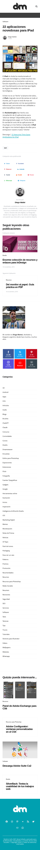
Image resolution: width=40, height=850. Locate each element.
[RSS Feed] (28, 822)
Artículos (6, 405)
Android (5, 392)
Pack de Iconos (8, 546)
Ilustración (6, 498)
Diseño (5, 255)
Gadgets (5, 485)
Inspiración (6, 507)
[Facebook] (7, 822)
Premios (5, 564)
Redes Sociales (8, 586)
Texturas (5, 621)
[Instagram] (12, 822)
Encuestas (6, 454)
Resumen (6, 590)
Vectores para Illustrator (11, 639)
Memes (5, 524)
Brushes (5, 419)
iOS (4, 515)
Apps (4, 397)
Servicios (6, 608)
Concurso (6, 432)
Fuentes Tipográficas (10, 480)
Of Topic (5, 542)
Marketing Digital (9, 520)
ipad (5, 148)
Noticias (5, 537)
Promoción (6, 568)
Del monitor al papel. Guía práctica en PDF (20, 285)
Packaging (6, 551)
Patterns (5, 559)
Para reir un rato (8, 555)
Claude (5, 427)
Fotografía (6, 476)
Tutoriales (6, 634)
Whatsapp (6, 656)
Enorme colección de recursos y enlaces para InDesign (20, 261)
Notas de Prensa (8, 533)
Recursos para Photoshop (12, 581)
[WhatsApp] (23, 828)
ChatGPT (6, 423)
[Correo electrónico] (17, 828)
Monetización (7, 529)
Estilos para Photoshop (11, 458)
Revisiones (6, 595)
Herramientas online (10, 493)
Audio (5, 410)
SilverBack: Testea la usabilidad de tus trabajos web (20, 786)
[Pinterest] (17, 822)
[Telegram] (23, 822)
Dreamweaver (8, 449)
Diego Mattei (12, 37)
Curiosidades (7, 436)
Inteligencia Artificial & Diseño (13, 511)
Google (5, 489)
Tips (4, 625)
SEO (4, 603)
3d (3, 388)
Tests (4, 617)
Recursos (9, 280)
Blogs (4, 414)
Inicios (5, 502)
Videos (5, 643)
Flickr (4, 471)
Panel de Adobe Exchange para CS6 (19, 707)
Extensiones (7, 467)
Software (5, 21)
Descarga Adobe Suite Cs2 (17, 765)
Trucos (5, 630)
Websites (6, 652)
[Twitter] (33, 822)
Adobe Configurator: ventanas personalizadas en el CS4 (19, 729)
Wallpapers (6, 647)
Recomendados (8, 573)
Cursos (5, 441)
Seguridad (6, 599)
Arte (4, 401)
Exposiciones (7, 463)
